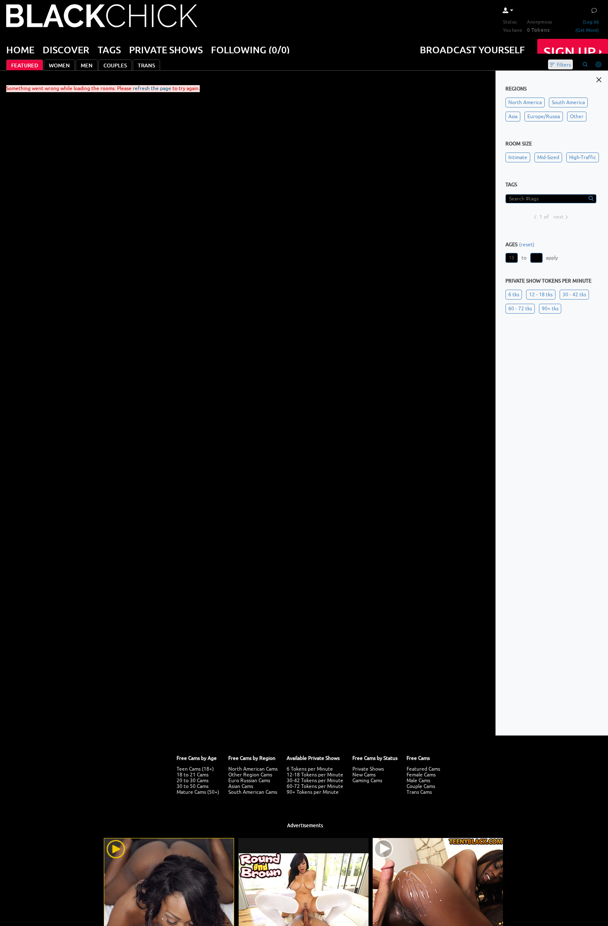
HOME (20, 49)
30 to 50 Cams (192, 786)
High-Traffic (582, 157)
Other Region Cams (250, 775)
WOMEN (59, 65)
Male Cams (418, 780)
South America (568, 102)
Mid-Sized (548, 157)
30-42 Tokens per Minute (315, 780)
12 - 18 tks (541, 295)
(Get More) (587, 30)
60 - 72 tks (520, 309)
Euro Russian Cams (249, 780)
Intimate (517, 157)
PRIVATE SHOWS (166, 49)
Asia (512, 116)
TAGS (109, 49)
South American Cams (252, 792)
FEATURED (24, 65)
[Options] (598, 64)
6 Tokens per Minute (310, 769)
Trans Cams (419, 792)
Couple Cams (421, 786)
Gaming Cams (367, 780)
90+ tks (550, 309)
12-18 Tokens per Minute (315, 775)
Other (577, 116)
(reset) (526, 245)
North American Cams (253, 769)
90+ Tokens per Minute (313, 792)
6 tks (513, 295)
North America (525, 102)
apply (552, 258)
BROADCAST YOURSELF (472, 49)
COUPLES (115, 65)
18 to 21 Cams (192, 775)
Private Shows (368, 769)
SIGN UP (569, 52)
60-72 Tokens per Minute (315, 786)
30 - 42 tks (574, 295)
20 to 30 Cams (192, 780)
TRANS (146, 65)
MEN (87, 65)
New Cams (364, 775)
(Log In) (591, 21)
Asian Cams (240, 786)
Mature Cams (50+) (198, 792)
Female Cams (421, 775)
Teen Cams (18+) (195, 769)
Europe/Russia (543, 116)
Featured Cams (423, 769)
